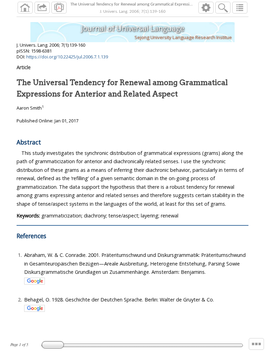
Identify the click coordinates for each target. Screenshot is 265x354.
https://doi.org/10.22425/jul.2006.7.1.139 (67, 57)
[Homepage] (25, 7)
